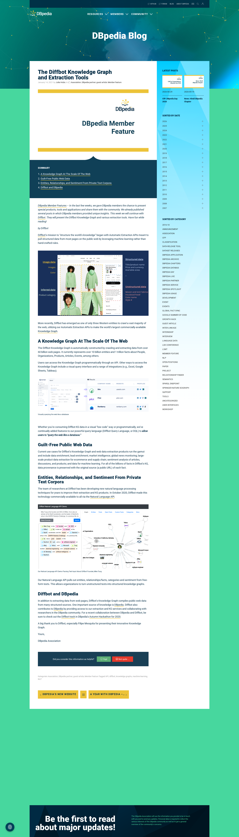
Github (153, 4)
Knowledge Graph (47, 331)
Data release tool (171, 246)
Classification (169, 242)
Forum (164, 4)
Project (166, 371)
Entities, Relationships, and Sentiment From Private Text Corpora (76, 183)
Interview (167, 336)
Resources (95, 14)
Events (165, 306)
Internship (167, 332)
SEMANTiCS (167, 379)
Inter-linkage (169, 328)
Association (76, 82)
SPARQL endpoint (170, 383)
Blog (172, 4)
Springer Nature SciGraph (175, 388)
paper (165, 366)
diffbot (112, 676)
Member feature (114, 82)
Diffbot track (68, 616)
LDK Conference (170, 345)
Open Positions (170, 362)
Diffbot (41, 217)
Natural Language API (102, 496)
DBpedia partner (89, 82)
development (169, 298)
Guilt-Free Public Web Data (55, 178)
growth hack (169, 319)
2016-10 (166, 225)
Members (117, 14)
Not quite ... (124, 659)
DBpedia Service (170, 285)
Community (139, 14)
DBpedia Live (168, 276)
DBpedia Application (172, 255)
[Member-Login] (202, 4)
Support (166, 392)
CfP (164, 238)
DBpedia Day (168, 272)
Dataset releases (171, 250)
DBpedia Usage (169, 293)
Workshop (167, 409)
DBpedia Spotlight (171, 289)
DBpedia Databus (170, 268)
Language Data (169, 341)
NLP (40, 679)
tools (165, 396)
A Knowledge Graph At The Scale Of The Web (65, 174)
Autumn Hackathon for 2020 (104, 616)
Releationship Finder (173, 375)
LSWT (164, 349)
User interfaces (170, 405)
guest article (101, 82)
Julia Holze (60, 82)
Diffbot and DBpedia (52, 187)
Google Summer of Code (174, 315)
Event (165, 302)
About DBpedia (182, 4)
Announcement (170, 229)
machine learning (140, 676)
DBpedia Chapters (171, 263)
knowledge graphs (124, 676)
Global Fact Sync (171, 311)
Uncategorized (170, 401)
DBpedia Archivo (170, 259)
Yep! (105, 659)
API (107, 676)
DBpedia (119, 604)
